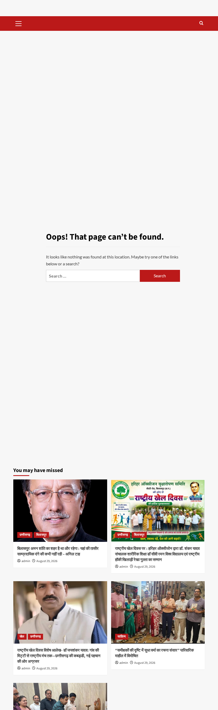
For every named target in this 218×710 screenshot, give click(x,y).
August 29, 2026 (46, 561)
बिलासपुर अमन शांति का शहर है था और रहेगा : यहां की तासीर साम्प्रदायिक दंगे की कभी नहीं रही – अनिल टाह (58, 551)
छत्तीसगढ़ (25, 535)
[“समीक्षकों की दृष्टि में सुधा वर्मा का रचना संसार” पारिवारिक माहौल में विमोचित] (158, 612)
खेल (22, 636)
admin (26, 561)
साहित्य (122, 636)
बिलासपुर (41, 535)
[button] (18, 22)
